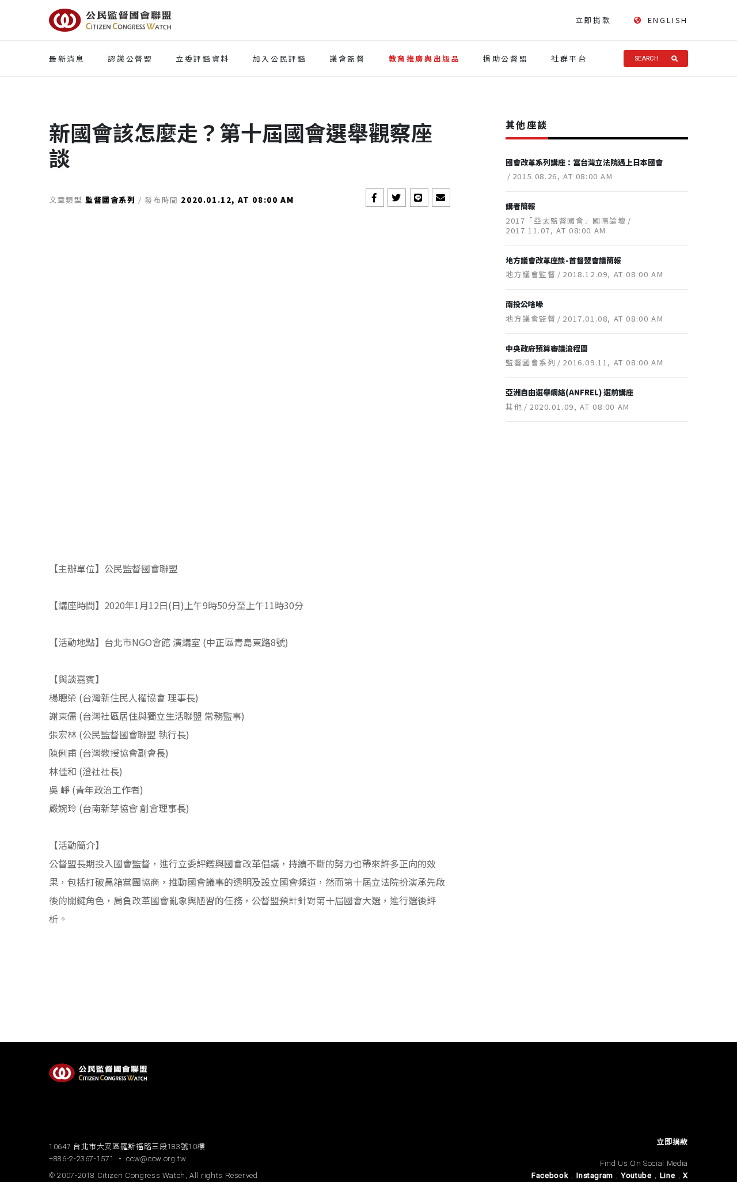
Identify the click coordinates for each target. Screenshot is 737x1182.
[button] (375, 197)
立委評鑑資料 (203, 58)
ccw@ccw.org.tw (156, 1158)
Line (667, 1175)
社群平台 (569, 58)
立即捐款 (593, 20)
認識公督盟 (130, 58)
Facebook (549, 1175)
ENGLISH (668, 20)
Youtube (636, 1175)
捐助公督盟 (505, 58)
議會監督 (347, 58)
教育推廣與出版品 (425, 58)
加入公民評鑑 (280, 58)
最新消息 (67, 58)
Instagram (594, 1175)
